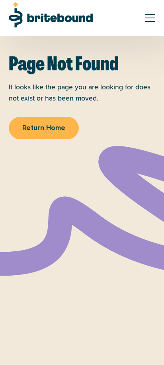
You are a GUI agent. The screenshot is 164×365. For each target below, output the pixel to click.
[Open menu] (150, 18)
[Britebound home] (51, 15)
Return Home (43, 128)
